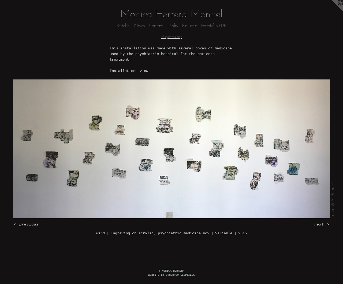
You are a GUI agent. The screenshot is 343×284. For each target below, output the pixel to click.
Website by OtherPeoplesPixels (171, 275)
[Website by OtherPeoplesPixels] (332, 10)
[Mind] (171, 149)
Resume (189, 26)
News (139, 26)
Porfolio (123, 26)
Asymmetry (171, 37)
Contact (156, 26)
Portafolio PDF (213, 26)
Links (172, 26)
